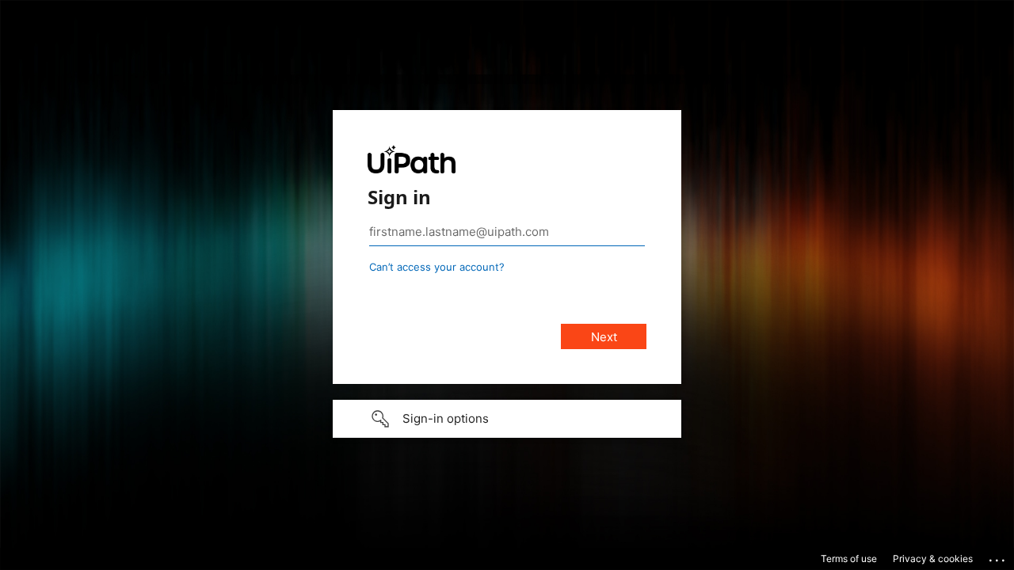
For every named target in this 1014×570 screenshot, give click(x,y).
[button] (507, 419)
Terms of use (849, 558)
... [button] (998, 556)
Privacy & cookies (933, 558)
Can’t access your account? (437, 266)
